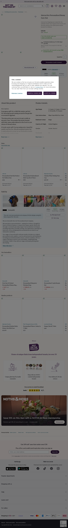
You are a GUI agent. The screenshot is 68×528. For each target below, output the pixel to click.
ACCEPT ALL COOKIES (50, 93)
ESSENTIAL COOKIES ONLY (34, 93)
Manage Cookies (17, 93)
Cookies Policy (39, 87)
